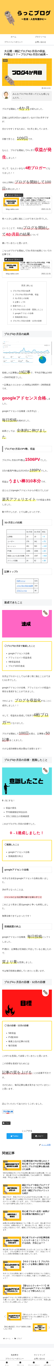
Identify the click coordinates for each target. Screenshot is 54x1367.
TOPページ (21, 581)
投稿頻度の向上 (21, 317)
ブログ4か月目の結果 (21, 291)
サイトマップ (39, 1355)
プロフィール (22, 591)
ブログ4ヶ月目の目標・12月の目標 (27, 321)
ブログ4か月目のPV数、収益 (27, 294)
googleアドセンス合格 (24, 313)
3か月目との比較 (22, 298)
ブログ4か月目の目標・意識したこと (28, 309)
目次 (23, 285)
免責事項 (14, 1355)
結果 (31, 586)
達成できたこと (19, 306)
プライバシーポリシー (14, 1359)
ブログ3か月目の (23, 586)
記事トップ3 (20, 302)
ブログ (7, 1123)
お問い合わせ (39, 1359)
